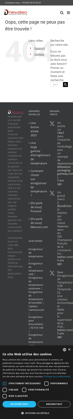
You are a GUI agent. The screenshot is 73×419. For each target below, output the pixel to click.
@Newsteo (64, 167)
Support (39, 48)
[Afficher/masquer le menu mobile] (68, 12)
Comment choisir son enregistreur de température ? (37, 183)
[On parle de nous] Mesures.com (37, 223)
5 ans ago (60, 182)
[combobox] (64, 349)
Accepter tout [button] (19, 404)
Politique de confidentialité (57, 376)
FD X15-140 (37, 327)
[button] (36, 413)
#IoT (61, 133)
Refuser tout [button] (54, 404)
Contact (39, 54)
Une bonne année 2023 (35, 129)
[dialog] (36, 382)
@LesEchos (64, 206)
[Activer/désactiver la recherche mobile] (61, 12)
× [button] (69, 349)
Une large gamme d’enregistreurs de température (37, 153)
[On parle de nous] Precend (36, 207)
